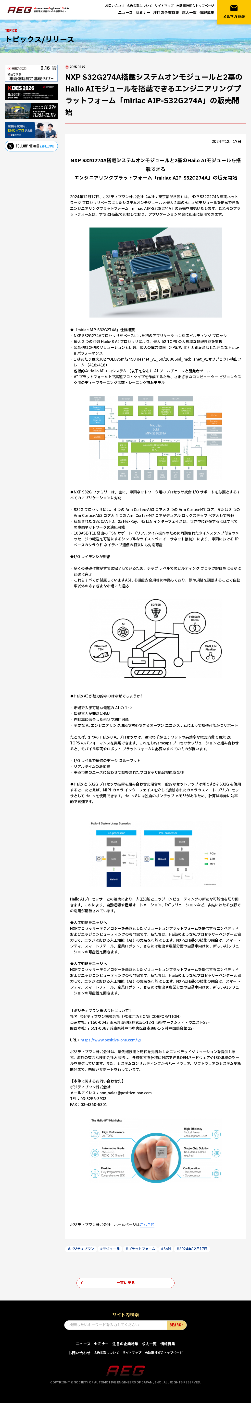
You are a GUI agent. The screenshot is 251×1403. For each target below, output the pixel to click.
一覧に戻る (125, 1283)
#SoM (166, 1249)
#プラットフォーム (140, 1249)
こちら (145, 1225)
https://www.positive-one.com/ (109, 1040)
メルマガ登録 (234, 12)
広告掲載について (139, 5)
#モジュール (110, 1249)
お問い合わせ (114, 5)
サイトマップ (164, 5)
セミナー (143, 13)
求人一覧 (189, 13)
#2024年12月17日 (191, 1249)
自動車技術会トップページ (195, 5)
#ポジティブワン (81, 1249)
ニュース (125, 13)
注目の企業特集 (166, 13)
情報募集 (207, 13)
